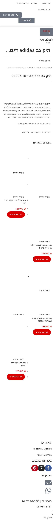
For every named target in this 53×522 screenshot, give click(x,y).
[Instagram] (41, 468)
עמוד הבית (48, 67)
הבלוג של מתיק (47, 392)
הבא (39, 455)
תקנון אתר (49, 406)
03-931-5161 (44, 506)
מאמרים (46, 442)
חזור (50, 455)
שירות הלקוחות (44, 9)
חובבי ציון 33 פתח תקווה (37, 501)
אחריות (50, 395)
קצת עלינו (46, 3)
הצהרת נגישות (47, 409)
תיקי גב (50, 425)
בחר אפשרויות (42, 259)
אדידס (31, 67)
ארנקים (50, 429)
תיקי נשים (49, 422)
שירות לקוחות (47, 402)
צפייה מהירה (44, 197)
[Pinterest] (34, 468)
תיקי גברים (48, 418)
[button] (26, 26)
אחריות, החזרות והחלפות (27, 3)
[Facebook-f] (48, 468)
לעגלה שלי (46, 39)
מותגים (38, 67)
